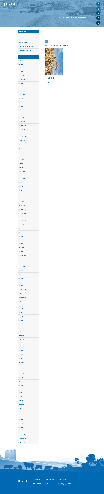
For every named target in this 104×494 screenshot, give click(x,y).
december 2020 (22, 289)
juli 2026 (21, 64)
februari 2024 (22, 159)
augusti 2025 (22, 94)
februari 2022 (22, 247)
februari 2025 (22, 117)
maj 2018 (21, 385)
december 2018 (22, 366)
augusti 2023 (22, 178)
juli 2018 (21, 377)
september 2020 (22, 297)
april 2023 (21, 194)
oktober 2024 (22, 133)
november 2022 (22, 213)
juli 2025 (21, 98)
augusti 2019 (22, 339)
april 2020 (21, 316)
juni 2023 (21, 186)
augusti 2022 (22, 224)
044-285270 (68, 483)
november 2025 (22, 87)
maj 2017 (21, 419)
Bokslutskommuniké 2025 (25, 50)
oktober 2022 (22, 217)
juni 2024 (21, 148)
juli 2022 (21, 228)
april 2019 (21, 354)
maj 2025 (21, 106)
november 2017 (22, 400)
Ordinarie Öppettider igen (24, 35)
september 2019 (22, 335)
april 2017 (21, 423)
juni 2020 (21, 308)
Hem (58, 17)
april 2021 (21, 282)
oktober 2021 (22, 259)
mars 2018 (21, 392)
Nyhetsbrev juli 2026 (23, 42)
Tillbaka (47, 82)
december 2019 (22, 327)
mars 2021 (21, 285)
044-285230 (67, 484)
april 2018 (21, 389)
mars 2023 (21, 197)
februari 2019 (22, 362)
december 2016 (22, 434)
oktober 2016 (22, 442)
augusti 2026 (22, 60)
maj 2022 (21, 236)
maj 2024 (21, 152)
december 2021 (22, 251)
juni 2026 (21, 68)
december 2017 (22, 396)
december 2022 (22, 209)
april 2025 (21, 110)
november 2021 (22, 255)
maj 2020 (21, 312)
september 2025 (22, 90)
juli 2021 (21, 270)
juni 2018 (21, 381)
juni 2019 (21, 347)
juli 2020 (21, 304)
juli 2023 (21, 182)
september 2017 (22, 404)
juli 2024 (21, 144)
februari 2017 (22, 431)
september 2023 (22, 175)
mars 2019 (21, 358)
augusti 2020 (22, 301)
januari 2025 (22, 121)
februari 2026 (22, 75)
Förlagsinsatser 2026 (23, 38)
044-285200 (63, 481)
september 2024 (22, 136)
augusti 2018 (22, 373)
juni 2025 (21, 102)
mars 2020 (21, 320)
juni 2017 (21, 415)
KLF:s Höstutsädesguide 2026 (26, 46)
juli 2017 (21, 411)
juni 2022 (21, 232)
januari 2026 (22, 79)
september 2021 (22, 262)
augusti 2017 (22, 408)
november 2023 (22, 167)
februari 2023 (22, 201)
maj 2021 (21, 278)
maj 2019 (21, 350)
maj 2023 (21, 190)
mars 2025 (21, 113)
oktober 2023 (22, 171)
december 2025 (22, 83)
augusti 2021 (22, 266)
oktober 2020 (22, 293)
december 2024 (22, 125)
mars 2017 (21, 427)
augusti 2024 (22, 140)
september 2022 (22, 220)
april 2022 (21, 239)
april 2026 (21, 71)
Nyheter (62, 17)
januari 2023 (22, 205)
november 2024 (22, 129)
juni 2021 (21, 274)
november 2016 (22, 438)
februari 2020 (22, 324)
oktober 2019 (22, 331)
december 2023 (22, 163)
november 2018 (22, 369)
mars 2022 (21, 243)
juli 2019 (21, 343)
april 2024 (21, 155)
